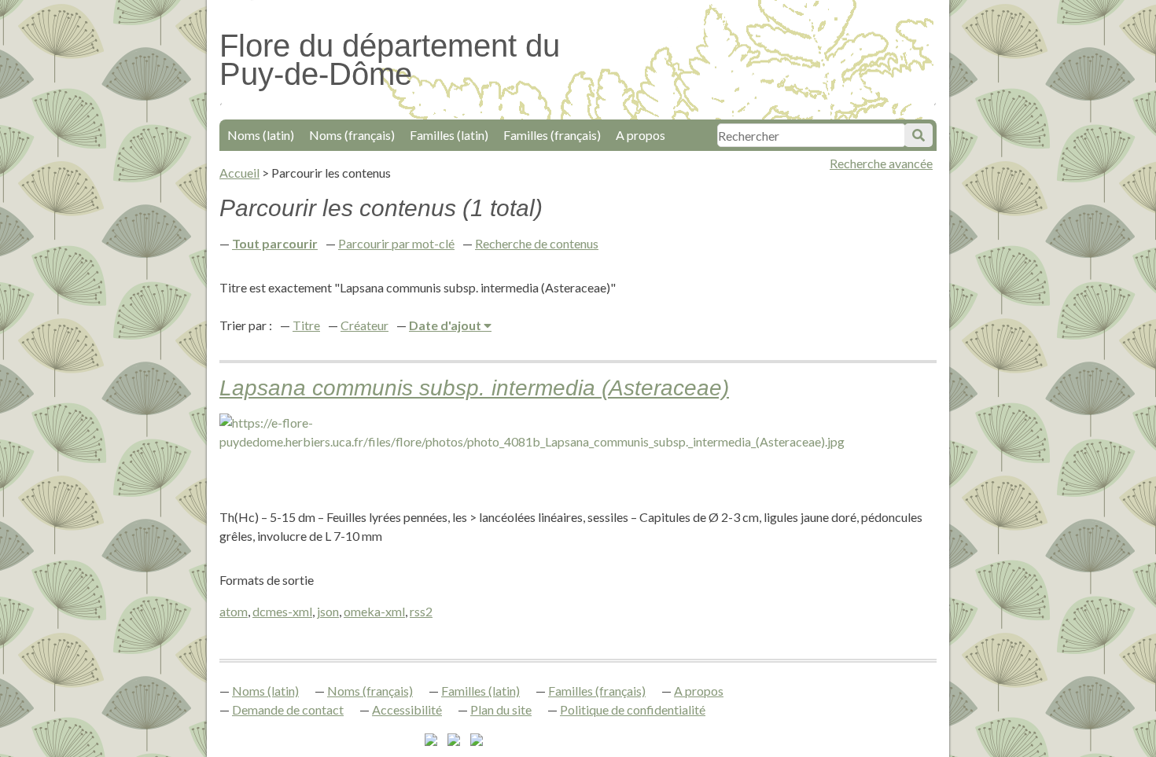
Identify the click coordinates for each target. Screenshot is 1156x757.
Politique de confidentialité (632, 709)
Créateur (364, 325)
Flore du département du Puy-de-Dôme (389, 59)
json (328, 611)
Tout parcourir (275, 243)
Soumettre (918, 135)
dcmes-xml (282, 611)
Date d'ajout (446, 325)
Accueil (239, 172)
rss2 (421, 611)
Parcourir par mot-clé (396, 243)
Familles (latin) (449, 134)
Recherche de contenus (536, 243)
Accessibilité (407, 709)
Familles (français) (552, 134)
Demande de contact (288, 709)
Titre (306, 325)
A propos (640, 134)
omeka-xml (374, 611)
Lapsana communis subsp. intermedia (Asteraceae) (474, 388)
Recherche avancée (881, 163)
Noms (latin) (260, 134)
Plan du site (501, 709)
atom (233, 611)
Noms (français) (352, 134)
